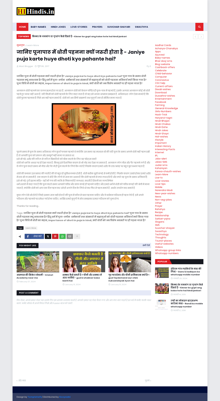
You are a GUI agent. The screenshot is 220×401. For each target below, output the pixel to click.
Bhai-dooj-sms (163, 61)
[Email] (70, 236)
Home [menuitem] (22, 26)
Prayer (158, 206)
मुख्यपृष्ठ (21, 45)
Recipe (159, 212)
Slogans (159, 221)
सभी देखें (146, 245)
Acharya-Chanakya (166, 48)
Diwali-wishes (163, 89)
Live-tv (159, 177)
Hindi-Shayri (162, 133)
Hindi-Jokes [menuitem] (58, 26)
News (158, 196)
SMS (157, 225)
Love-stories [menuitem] (79, 26)
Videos (159, 247)
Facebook (160, 102)
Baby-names (162, 57)
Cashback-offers (165, 67)
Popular (162, 261)
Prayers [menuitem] (97, 26)
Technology (162, 234)
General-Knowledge (166, 108)
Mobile (158, 187)
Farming (160, 105)
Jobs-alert (161, 158)
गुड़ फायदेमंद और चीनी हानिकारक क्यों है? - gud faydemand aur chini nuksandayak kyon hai (129, 278)
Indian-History (163, 146)
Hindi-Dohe (161, 127)
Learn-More (33, 45)
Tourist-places (163, 240)
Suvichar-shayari (165, 228)
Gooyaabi (65, 396)
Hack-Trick (161, 114)
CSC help (160, 83)
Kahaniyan (161, 168)
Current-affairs (164, 86)
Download (161, 92)
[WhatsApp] (62, 236)
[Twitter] (48, 236)
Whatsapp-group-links (168, 250)
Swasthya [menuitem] (141, 26)
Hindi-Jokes (161, 130)
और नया (22, 380)
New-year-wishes (165, 193)
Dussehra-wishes (165, 95)
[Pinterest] (55, 236)
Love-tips (160, 184)
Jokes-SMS (161, 161)
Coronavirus (162, 80)
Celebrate (161, 70)
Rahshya (160, 209)
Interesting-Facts (165, 149)
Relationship (162, 215)
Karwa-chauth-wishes (168, 171)
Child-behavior (163, 73)
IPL (156, 155)
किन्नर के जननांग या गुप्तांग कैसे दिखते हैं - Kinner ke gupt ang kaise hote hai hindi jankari (79, 36)
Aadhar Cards (163, 45)
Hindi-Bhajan (162, 120)
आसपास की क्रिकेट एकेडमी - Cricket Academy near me (35, 276)
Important (161, 143)
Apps (158, 51)
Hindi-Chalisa (162, 124)
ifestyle (159, 139)
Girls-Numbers (163, 111)
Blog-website (162, 64)
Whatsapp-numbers (167, 253)
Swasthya (161, 231)
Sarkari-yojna (162, 218)
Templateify (35, 396)
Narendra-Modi (163, 190)
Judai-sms (161, 165)
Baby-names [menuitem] (38, 26)
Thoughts (160, 237)
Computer (161, 76)
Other (158, 203)
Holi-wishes (161, 136)
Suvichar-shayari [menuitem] (118, 26)
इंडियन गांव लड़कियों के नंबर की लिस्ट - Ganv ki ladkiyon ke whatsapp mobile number (186, 271)
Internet (159, 152)
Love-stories (162, 180)
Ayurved (159, 54)
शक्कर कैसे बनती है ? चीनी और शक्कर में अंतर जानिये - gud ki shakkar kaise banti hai (82, 278)
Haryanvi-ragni (163, 117)
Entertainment (163, 98)
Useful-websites (164, 243)
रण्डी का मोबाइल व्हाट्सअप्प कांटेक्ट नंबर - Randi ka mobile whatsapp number (187, 303)
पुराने (147, 380)
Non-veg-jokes (163, 199)
